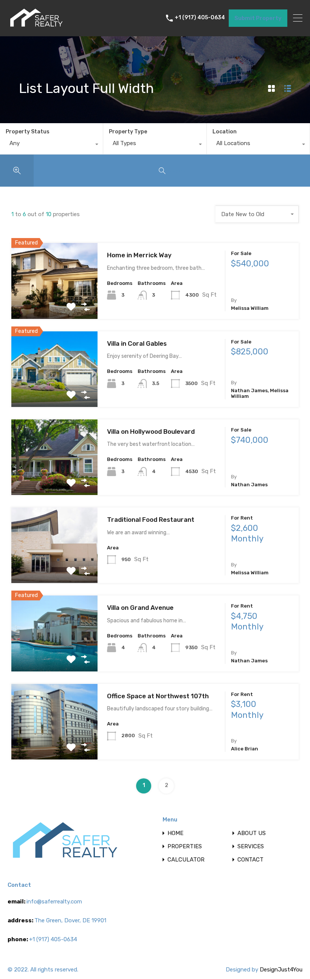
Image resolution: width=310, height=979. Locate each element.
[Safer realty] (36, 27)
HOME (175, 833)
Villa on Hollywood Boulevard (151, 431)
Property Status (28, 131)
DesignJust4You (281, 969)
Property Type (128, 131)
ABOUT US (251, 833)
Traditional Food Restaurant (150, 519)
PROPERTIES (184, 846)
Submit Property (258, 18)
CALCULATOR (186, 860)
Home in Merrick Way (139, 255)
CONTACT (250, 860)
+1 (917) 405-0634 (200, 18)
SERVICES (250, 846)
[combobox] (51, 145)
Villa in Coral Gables (137, 343)
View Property (54, 303)
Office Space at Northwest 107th (158, 696)
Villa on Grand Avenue (140, 607)
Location (224, 131)
